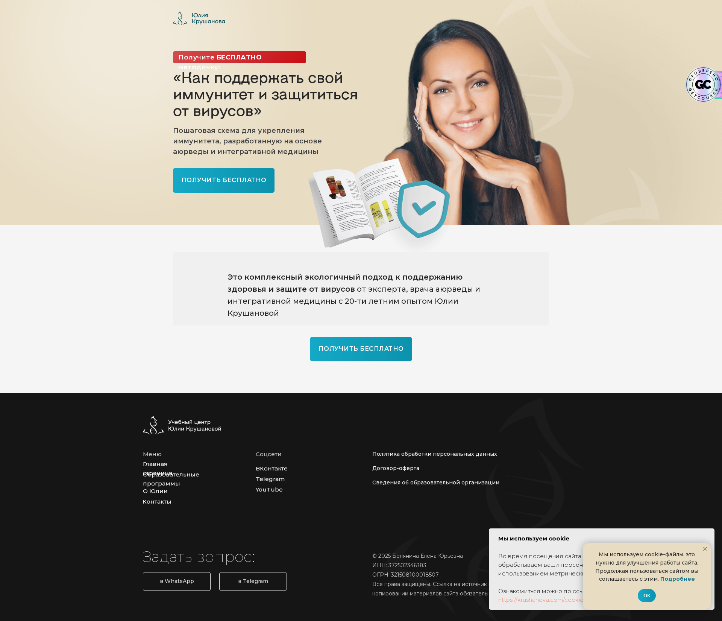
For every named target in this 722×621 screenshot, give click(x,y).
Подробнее (677, 578)
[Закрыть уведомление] (705, 549)
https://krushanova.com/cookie (541, 599)
